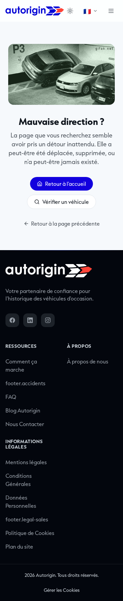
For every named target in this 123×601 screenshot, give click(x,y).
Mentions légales (26, 462)
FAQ (10, 396)
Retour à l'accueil (65, 183)
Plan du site (19, 546)
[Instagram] (48, 320)
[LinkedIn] (30, 320)
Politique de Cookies (29, 533)
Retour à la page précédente (65, 223)
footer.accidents (25, 383)
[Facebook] (12, 320)
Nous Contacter (24, 424)
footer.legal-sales (26, 519)
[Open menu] (111, 11)
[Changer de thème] (70, 11)
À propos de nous (87, 361)
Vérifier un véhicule (65, 201)
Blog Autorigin (22, 410)
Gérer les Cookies (62, 590)
